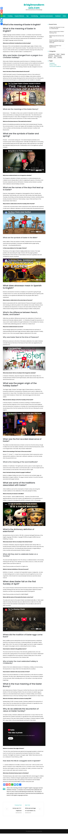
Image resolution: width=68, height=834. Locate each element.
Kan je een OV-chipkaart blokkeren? (17, 809)
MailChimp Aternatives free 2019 (56, 36)
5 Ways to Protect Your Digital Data (55, 46)
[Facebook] (1, 8)
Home (3, 16)
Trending (10, 16)
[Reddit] (1, 13)
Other (64, 16)
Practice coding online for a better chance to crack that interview (56, 41)
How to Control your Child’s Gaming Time (56, 32)
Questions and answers (46, 16)
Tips (27, 16)
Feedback (58, 16)
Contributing (34, 16)
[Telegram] (1, 21)
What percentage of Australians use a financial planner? (30, 809)
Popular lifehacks (19, 16)
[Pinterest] (1, 10)
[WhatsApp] (1, 16)
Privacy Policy (53, 65)
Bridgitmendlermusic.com (34, 6)
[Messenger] (1, 18)
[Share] (1, 24)
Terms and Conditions (55, 66)
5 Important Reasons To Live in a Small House (56, 28)
